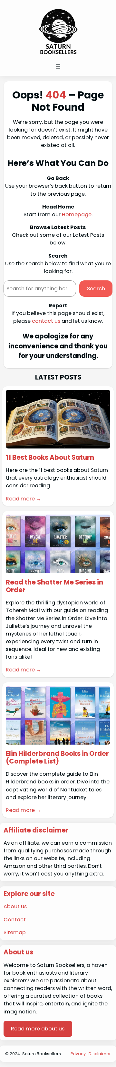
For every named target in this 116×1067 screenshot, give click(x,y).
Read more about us (37, 1028)
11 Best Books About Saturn (50, 457)
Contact (15, 919)
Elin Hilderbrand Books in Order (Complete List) (57, 757)
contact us (46, 321)
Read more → (23, 498)
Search (96, 288)
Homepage (77, 214)
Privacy (78, 1053)
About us (15, 906)
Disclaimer (100, 1053)
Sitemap (15, 932)
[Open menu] (58, 67)
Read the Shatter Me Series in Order (54, 586)
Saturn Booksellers (41, 1053)
